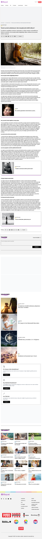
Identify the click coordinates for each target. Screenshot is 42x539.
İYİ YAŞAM (23, 504)
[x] (3, 499)
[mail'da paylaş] (13, 36)
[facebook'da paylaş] (2, 36)
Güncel (26, 5)
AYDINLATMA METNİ (35, 509)
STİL (21, 502)
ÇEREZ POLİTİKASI (35, 507)
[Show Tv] (16, 522)
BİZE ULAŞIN (34, 500)
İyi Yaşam (14, 5)
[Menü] (37, 2)
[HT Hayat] (21, 494)
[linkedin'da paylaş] (8, 36)
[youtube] (8, 499)
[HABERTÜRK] (40, 2)
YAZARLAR (23, 498)
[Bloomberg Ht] (35, 515)
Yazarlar (2, 5)
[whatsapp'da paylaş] (10, 36)
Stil (10, 5)
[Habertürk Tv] (16, 515)
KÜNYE (33, 498)
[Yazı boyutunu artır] (17, 36)
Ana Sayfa (2, 22)
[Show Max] (35, 522)
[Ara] (35, 2)
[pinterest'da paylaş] (15, 36)
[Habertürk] (6, 515)
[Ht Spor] (25, 515)
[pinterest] (10, 499)
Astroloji (6, 5)
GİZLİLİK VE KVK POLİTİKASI (34, 505)
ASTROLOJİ (23, 500)
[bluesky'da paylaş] (6, 36)
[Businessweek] (6, 522)
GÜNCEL (22, 508)
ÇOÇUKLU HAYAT (24, 506)
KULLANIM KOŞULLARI (35, 502)
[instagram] (6, 499)
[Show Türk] (25, 522)
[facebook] (1, 499)
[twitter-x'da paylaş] (4, 36)
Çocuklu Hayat (20, 5)
